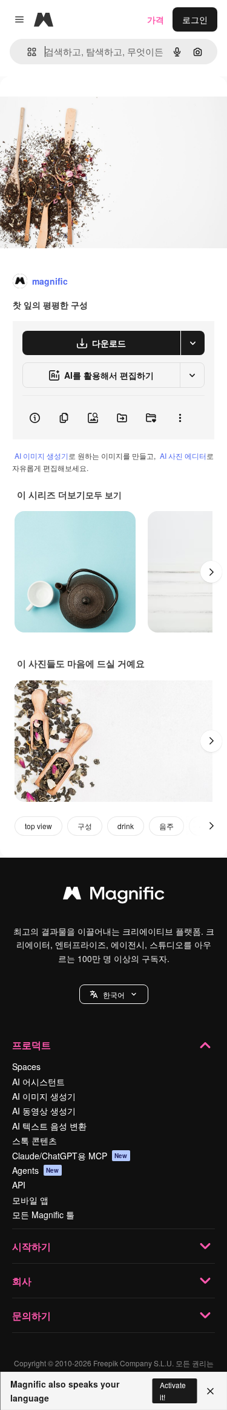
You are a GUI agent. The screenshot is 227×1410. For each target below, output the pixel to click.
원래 (70, 104)
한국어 (114, 994)
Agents (35, 1170)
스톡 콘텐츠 (34, 1140)
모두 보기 (103, 495)
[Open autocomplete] (27, 51)
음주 (166, 826)
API (18, 1185)
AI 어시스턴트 (38, 1082)
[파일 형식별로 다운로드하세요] (192, 343)
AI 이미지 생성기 (41, 455)
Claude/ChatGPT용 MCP (70, 1156)
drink (125, 826)
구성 (84, 826)
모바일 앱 (30, 1200)
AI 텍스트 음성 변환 (49, 1126)
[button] (113, 994)
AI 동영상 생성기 (44, 1111)
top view (38, 826)
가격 (155, 19)
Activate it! (173, 1391)
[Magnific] (114, 896)
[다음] (211, 571)
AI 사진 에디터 (183, 455)
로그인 (195, 19)
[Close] (210, 1391)
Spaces (26, 1066)
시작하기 (31, 1246)
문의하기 (31, 1316)
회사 (21, 1281)
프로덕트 (31, 1045)
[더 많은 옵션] (180, 417)
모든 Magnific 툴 (43, 1214)
